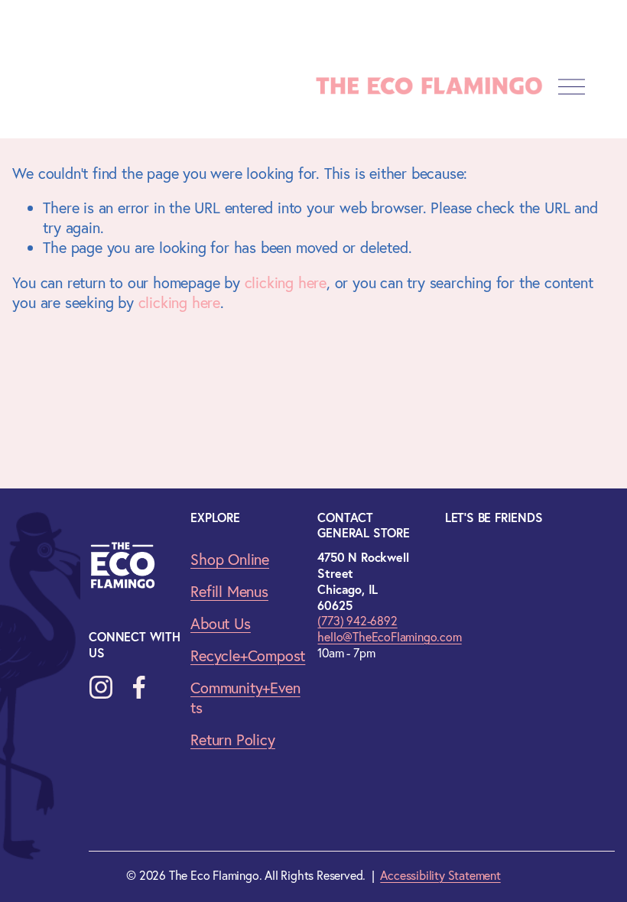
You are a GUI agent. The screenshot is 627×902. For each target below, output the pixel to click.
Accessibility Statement (440, 875)
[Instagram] (101, 687)
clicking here (285, 282)
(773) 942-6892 (357, 620)
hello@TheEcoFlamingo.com (389, 636)
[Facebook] (139, 687)
